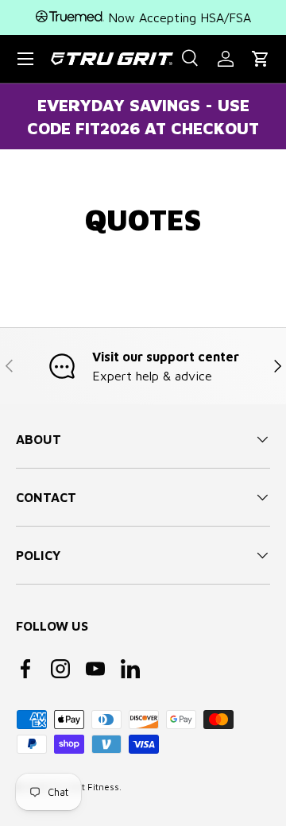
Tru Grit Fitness (85, 787)
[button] (260, 58)
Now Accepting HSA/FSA (177, 17)
